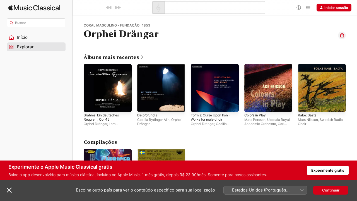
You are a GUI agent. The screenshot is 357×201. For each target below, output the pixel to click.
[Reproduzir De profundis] (144, 105)
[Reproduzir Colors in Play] (251, 105)
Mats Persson (255, 120)
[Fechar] (9, 190)
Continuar (330, 190)
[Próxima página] (351, 88)
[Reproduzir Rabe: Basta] (305, 105)
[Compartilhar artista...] (342, 35)
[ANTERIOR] (108, 7)
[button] (36, 37)
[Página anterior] (78, 88)
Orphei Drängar (95, 124)
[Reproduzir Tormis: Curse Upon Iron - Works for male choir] (198, 105)
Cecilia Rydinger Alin (153, 120)
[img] (34, 7)
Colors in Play (256, 66)
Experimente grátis (327, 170)
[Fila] (308, 7)
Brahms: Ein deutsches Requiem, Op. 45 (104, 68)
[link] (114, 57)
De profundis (148, 66)
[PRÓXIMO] (117, 7)
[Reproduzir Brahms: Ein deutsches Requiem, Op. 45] (90, 105)
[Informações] (298, 7)
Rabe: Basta (308, 66)
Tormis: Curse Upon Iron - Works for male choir (213, 68)
